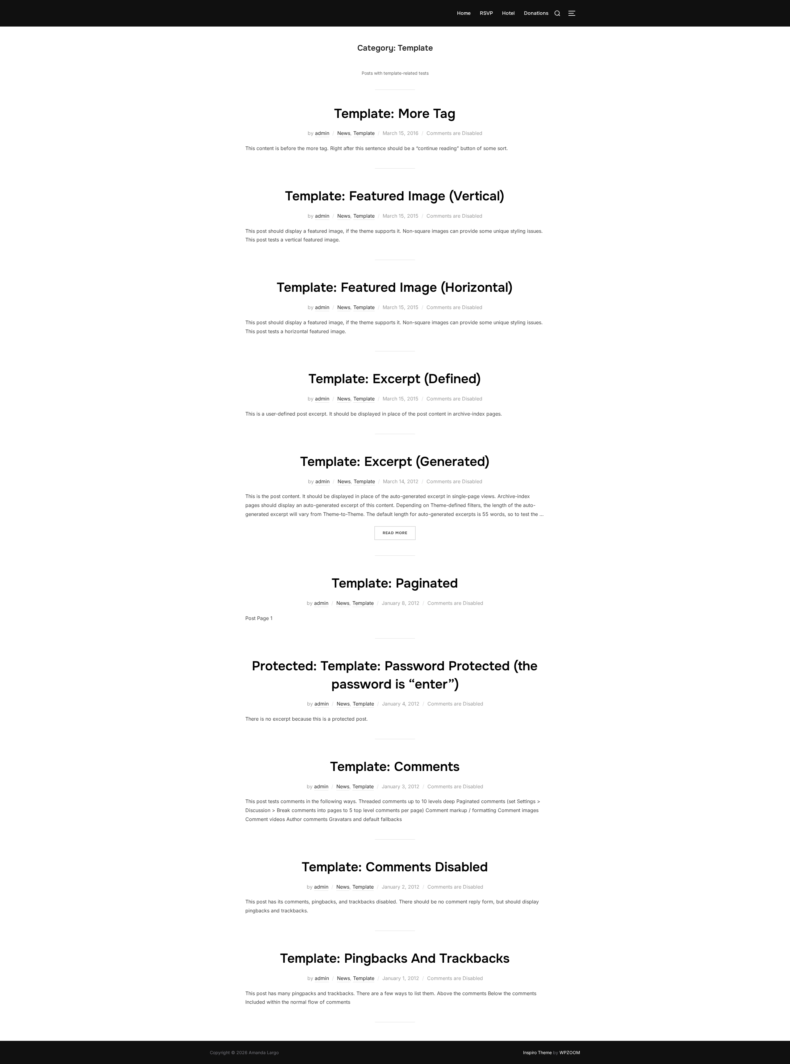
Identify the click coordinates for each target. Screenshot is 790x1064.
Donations (536, 13)
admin (322, 133)
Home (464, 13)
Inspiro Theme (537, 1052)
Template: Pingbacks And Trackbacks (394, 958)
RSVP (486, 13)
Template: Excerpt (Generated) (394, 461)
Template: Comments (394, 766)
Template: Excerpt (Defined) (395, 379)
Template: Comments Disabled (395, 867)
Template (364, 133)
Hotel (508, 13)
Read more (399, 532)
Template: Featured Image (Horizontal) (395, 287)
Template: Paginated (395, 583)
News (343, 133)
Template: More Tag (394, 113)
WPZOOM (569, 1052)
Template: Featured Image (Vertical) (394, 196)
